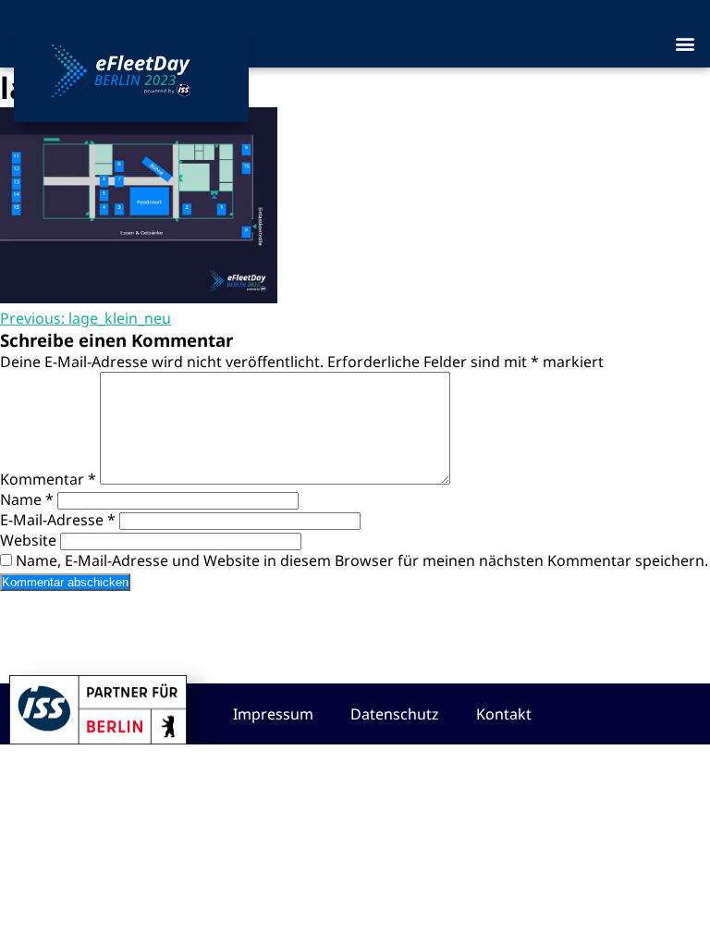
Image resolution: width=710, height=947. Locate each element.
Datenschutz (394, 714)
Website (28, 540)
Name (27, 499)
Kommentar (48, 479)
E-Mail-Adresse (58, 520)
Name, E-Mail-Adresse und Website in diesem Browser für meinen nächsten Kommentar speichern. (362, 560)
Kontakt (504, 714)
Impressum (273, 714)
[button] (685, 43)
